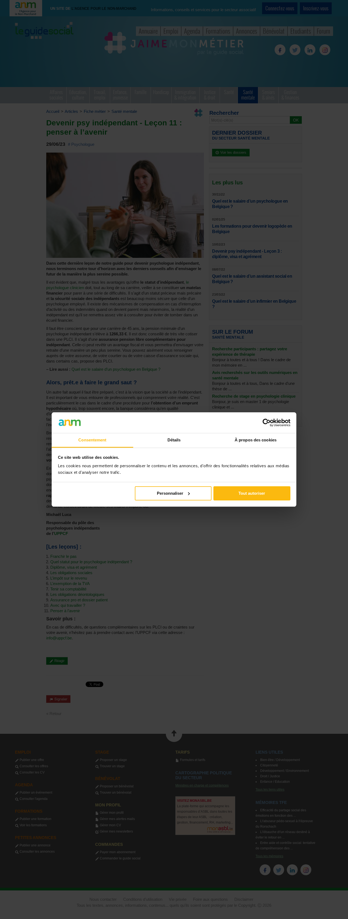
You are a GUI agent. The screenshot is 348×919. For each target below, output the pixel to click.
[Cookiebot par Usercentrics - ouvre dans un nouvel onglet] (266, 423)
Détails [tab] (174, 440)
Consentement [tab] (92, 440)
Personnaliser (170, 493)
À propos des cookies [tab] (255, 440)
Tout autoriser (251, 493)
